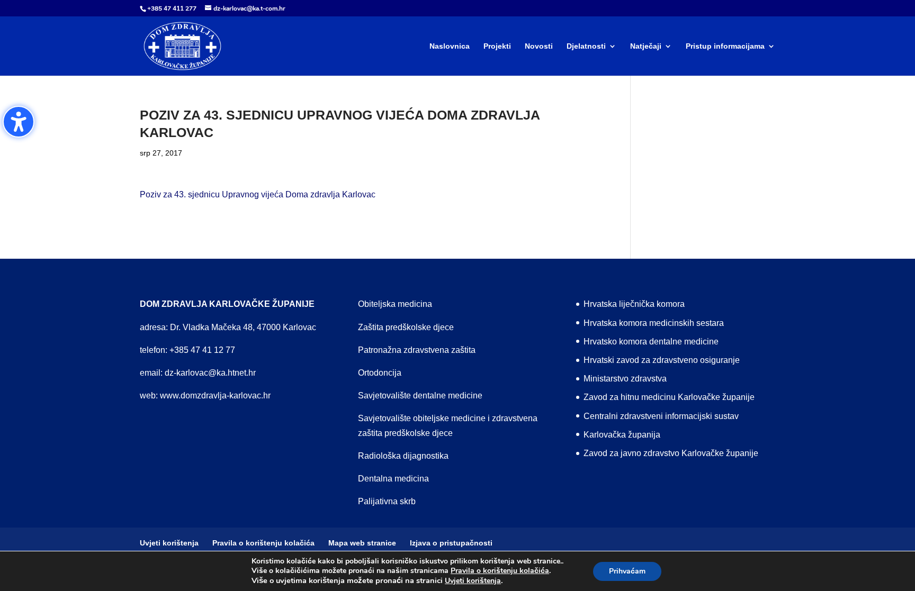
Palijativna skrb (387, 501)
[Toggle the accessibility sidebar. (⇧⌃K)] (18, 122)
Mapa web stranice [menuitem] (362, 543)
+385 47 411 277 (171, 8)
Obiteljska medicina (395, 303)
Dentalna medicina (393, 478)
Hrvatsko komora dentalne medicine (651, 341)
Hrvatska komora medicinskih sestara (654, 323)
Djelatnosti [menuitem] (586, 46)
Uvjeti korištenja (473, 581)
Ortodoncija (379, 372)
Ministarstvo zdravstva (625, 378)
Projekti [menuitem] (497, 46)
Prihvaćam (627, 571)
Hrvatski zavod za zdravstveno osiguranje (662, 360)
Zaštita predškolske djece (406, 327)
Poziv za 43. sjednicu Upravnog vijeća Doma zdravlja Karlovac (257, 194)
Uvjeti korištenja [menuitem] (169, 543)
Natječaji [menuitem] (645, 46)
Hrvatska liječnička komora (634, 303)
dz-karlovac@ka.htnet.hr (210, 372)
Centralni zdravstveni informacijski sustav (661, 416)
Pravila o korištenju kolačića (500, 571)
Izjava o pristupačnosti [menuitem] (451, 543)
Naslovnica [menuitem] (449, 46)
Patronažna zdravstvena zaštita (417, 349)
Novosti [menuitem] (539, 46)
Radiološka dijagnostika (403, 455)
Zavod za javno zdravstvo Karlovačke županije (671, 453)
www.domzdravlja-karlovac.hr (215, 395)
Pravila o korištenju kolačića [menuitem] (263, 543)
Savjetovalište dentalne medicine (420, 395)
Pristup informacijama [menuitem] (725, 46)
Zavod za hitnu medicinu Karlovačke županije (669, 397)
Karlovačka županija (622, 434)
